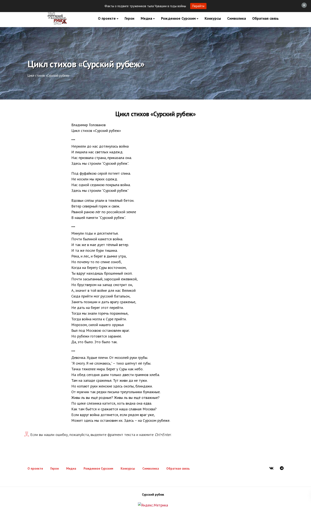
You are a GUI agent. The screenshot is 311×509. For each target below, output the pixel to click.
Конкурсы (213, 18)
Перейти (198, 6)
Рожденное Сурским (178, 18)
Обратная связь (265, 18)
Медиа (146, 18)
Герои (129, 18)
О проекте (107, 18)
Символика (236, 18)
